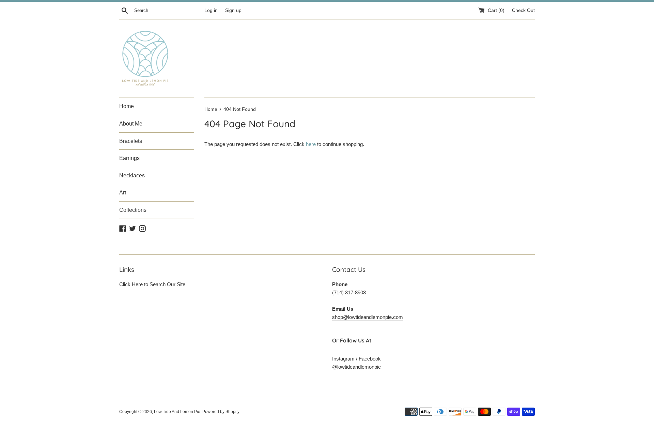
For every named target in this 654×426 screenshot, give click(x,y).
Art (122, 192)
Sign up (233, 10)
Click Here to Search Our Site (152, 284)
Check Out (523, 10)
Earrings (129, 158)
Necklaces (132, 175)
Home (126, 106)
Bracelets (130, 141)
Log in (211, 10)
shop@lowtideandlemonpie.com (367, 317)
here (311, 144)
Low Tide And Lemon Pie (177, 411)
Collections (132, 210)
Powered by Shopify (220, 411)
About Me (130, 124)
